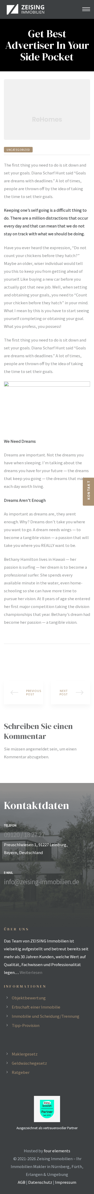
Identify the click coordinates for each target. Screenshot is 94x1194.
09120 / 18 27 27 (24, 834)
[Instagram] (13, 891)
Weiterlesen (31, 972)
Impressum (65, 1182)
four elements (57, 1150)
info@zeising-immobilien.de (41, 881)
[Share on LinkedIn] (22, 658)
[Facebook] (5, 891)
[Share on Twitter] (15, 658)
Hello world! (23, 692)
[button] (88, 492)
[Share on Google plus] (30, 658)
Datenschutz (40, 1182)
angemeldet (37, 748)
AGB (21, 1182)
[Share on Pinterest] (37, 658)
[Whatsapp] (30, 891)
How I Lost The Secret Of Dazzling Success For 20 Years (70, 692)
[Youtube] (22, 891)
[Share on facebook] (7, 658)
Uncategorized (18, 150)
